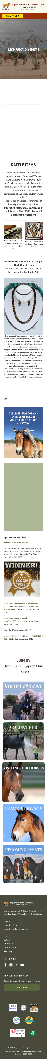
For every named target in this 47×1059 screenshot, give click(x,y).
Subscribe (22, 987)
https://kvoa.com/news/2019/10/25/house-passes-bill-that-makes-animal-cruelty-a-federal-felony (21, 606)
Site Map (8, 951)
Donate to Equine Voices (16, 929)
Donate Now (12, 16)
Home (7, 921)
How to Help (10, 925)
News (7, 936)
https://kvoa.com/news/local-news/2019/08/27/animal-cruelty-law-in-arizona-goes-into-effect (23, 621)
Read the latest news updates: (16, 542)
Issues (7, 940)
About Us (8, 943)
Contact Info (10, 947)
